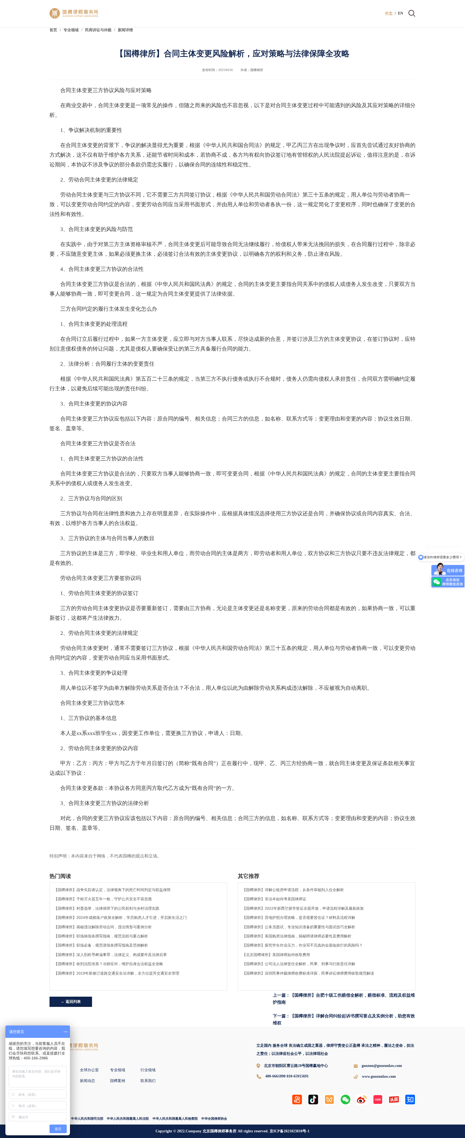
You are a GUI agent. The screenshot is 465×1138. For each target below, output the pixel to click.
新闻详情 (125, 30)
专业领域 (71, 30)
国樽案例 (117, 1081)
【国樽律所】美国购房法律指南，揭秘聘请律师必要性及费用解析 (296, 936)
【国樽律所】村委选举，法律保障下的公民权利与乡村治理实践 (106, 908)
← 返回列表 (71, 1002)
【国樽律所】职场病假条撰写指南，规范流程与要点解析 (101, 936)
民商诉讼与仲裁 (98, 30)
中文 (389, 13)
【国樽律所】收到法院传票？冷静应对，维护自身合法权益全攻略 (108, 964)
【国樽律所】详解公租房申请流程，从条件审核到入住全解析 (293, 890)
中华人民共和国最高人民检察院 (175, 1119)
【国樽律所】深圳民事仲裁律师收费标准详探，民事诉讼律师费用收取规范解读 (308, 973)
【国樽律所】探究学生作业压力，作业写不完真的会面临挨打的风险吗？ (302, 945)
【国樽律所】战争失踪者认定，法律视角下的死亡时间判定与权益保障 (112, 890)
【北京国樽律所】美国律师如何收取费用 (276, 955)
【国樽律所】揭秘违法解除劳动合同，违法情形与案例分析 (103, 927)
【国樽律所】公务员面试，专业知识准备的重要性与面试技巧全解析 (298, 927)
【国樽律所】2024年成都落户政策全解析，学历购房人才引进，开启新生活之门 (120, 917)
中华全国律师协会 (214, 1119)
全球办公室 (89, 1070)
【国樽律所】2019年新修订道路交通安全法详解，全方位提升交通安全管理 (116, 973)
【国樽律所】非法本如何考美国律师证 (274, 899)
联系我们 (148, 1081)
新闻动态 (87, 1081)
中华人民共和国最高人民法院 (128, 1119)
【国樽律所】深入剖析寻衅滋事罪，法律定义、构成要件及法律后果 (110, 955)
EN (400, 13)
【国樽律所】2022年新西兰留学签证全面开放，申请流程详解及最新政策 (303, 908)
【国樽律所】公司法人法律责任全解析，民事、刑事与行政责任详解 (298, 964)
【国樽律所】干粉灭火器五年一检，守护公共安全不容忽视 (103, 899)
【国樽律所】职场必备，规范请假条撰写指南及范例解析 (101, 945)
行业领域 (148, 1070)
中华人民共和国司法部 (87, 1119)
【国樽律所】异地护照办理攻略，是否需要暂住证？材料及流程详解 (298, 917)
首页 (53, 30)
